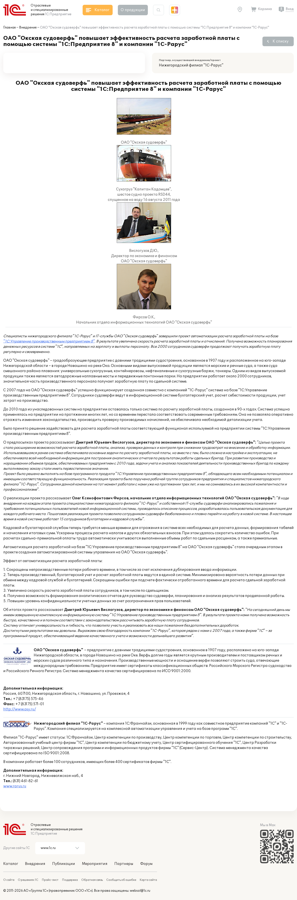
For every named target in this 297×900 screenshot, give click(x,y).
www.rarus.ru (14, 786)
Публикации (63, 864)
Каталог (10, 864)
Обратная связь (92, 880)
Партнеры (123, 864)
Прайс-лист (50, 880)
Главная (9, 27)
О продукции (133, 10)
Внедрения (28, 27)
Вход (290, 9)
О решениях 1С (28, 880)
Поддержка (70, 880)
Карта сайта (148, 880)
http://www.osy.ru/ (19, 709)
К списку (281, 41)
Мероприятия (94, 864)
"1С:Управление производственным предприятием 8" (49, 341)
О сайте (8, 880)
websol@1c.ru (140, 891)
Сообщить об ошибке (121, 880)
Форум (146, 864)
